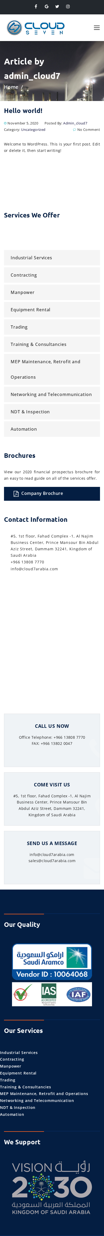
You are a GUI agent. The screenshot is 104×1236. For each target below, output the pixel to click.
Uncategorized (33, 129)
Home (11, 87)
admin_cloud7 (75, 123)
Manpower (23, 292)
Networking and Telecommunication (51, 394)
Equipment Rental (30, 310)
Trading (19, 327)
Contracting (24, 275)
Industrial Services (31, 258)
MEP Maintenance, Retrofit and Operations (46, 369)
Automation (24, 429)
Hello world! (23, 110)
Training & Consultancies (39, 344)
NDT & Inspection (30, 412)
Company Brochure (42, 493)
